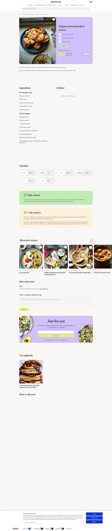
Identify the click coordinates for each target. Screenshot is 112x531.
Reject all (94, 521)
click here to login (43, 288)
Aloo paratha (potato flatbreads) (80, 272)
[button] (91, 240)
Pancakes (31, 14)
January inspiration (40, 5)
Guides (66, 5)
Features (59, 5)
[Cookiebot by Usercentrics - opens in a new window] (15, 529)
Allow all (94, 514)
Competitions (73, 5)
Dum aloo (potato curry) (102, 272)
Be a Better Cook (51, 5)
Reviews (81, 5)
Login (91, 1)
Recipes (31, 5)
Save (63, 54)
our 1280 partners (30, 515)
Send (88, 54)
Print (70, 54)
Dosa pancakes (24, 272)
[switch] (41, 529)
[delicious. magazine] (56, 2)
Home (20, 14)
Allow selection (94, 517)
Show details (68, 528)
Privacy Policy (64, 340)
